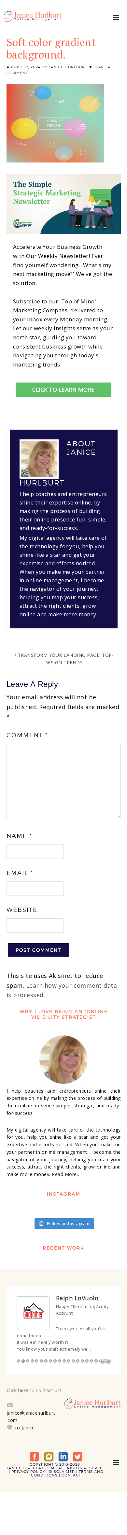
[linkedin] (63, 1456)
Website (22, 909)
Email (20, 872)
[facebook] (34, 1456)
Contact (71, 1475)
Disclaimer (62, 1471)
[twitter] (77, 1456)
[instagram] (48, 1456)
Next (108, 1361)
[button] (116, 17)
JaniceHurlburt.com (30, 1468)
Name (19, 835)
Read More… (66, 1174)
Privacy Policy (28, 1471)
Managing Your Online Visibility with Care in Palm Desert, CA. (32, 20)
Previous (102, 1361)
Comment (27, 735)
